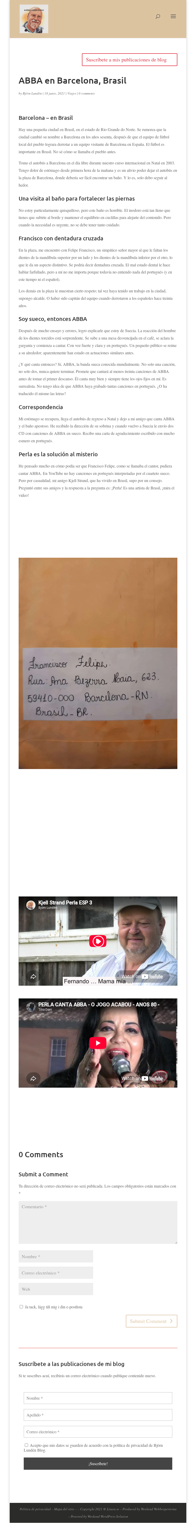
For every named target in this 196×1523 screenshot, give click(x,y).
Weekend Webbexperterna (159, 1509)
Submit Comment (148, 1321)
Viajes (71, 93)
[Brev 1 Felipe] (98, 767)
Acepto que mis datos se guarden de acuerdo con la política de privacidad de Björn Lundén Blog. (93, 1447)
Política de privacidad (35, 1509)
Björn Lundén (32, 93)
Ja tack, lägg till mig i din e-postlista (53, 1306)
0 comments (87, 93)
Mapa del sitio (64, 1509)
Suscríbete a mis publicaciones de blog (126, 59)
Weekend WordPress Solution (108, 1516)
